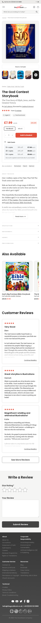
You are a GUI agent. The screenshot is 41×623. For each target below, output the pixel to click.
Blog (21, 565)
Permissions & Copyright (10, 575)
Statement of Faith (9, 545)
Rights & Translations (9, 556)
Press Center (24, 570)
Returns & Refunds (8, 568)
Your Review (8, 498)
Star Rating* (8, 486)
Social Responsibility (27, 542)
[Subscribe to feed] (13, 601)
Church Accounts (8, 578)
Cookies (5, 587)
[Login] (34, 7)
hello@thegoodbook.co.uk (12, 606)
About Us (5, 540)
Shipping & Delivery (9, 570)
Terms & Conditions (9, 593)
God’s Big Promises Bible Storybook (16, 294)
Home (4, 18)
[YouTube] (17, 601)
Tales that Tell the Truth (15, 87)
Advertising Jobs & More (28, 575)
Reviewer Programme (9, 553)
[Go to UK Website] (12, 610)
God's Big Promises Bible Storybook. (18, 203)
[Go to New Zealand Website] (25, 610)
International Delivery (9, 573)
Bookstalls (23, 568)
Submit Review (20, 524)
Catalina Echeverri (28, 106)
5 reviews (18, 111)
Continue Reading (30, 360)
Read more (19, 216)
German (31, 166)
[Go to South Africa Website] (30, 610)
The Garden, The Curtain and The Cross (24, 200)
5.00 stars (9, 323)
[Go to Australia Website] (21, 610)
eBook (20, 129)
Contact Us (6, 565)
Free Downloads (20, 115)
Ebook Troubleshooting (10, 595)
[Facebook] (24, 601)
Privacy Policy (7, 590)
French (25, 166)
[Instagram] (27, 601)
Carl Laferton (8, 106)
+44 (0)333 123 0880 (31, 606)
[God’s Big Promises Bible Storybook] (17, 276)
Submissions (6, 548)
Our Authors (6, 543)
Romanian (17, 166)
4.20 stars (6, 110)
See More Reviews (20, 459)
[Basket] (38, 8)
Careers (5, 550)
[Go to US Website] (16, 610)
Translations (24, 573)
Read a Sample (20, 67)
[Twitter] (20, 601)
